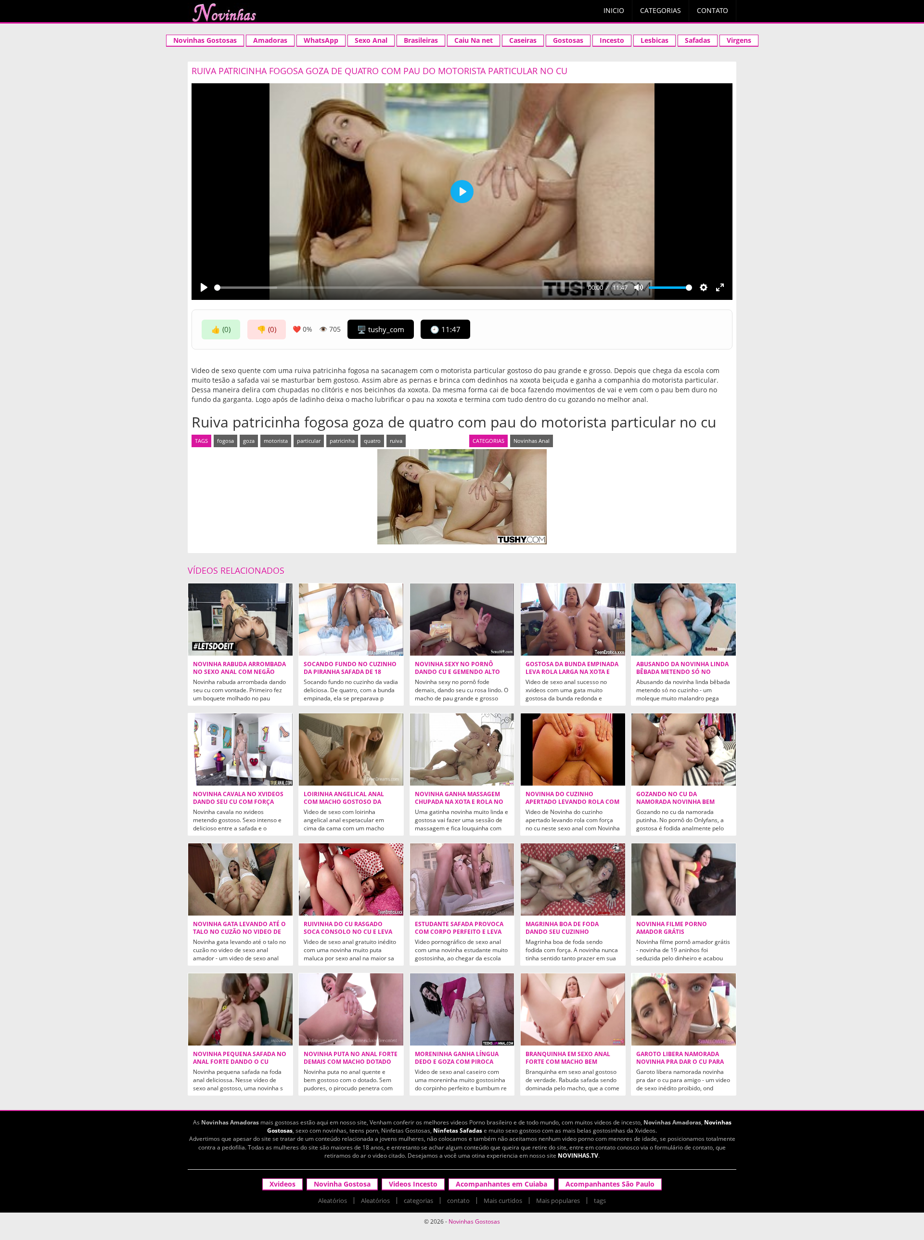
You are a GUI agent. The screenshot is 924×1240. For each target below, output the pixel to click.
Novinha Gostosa (342, 1183)
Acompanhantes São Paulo (609, 1183)
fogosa (225, 440)
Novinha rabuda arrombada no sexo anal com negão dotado (239, 672)
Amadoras (270, 40)
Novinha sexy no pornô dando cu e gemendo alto (457, 668)
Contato (712, 10)
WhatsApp (321, 40)
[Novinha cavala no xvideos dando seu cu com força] (240, 749)
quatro (372, 440)
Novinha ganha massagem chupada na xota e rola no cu (459, 802)
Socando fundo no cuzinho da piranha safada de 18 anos (350, 672)
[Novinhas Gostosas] (224, 12)
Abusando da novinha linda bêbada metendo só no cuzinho (682, 672)
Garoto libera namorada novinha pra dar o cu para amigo (680, 1061)
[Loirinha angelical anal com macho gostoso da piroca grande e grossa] (351, 749)
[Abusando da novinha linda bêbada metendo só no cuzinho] (683, 619)
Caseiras (523, 40)
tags (600, 1200)
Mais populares (558, 1200)
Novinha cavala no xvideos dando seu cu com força (238, 798)
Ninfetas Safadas (457, 1130)
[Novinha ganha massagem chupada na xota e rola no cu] (462, 749)
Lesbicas (654, 40)
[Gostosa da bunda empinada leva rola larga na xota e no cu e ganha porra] (573, 619)
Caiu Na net (473, 40)
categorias (418, 1200)
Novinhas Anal (531, 440)
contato (458, 1200)
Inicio (613, 10)
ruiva (396, 440)
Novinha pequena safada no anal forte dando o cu (239, 1058)
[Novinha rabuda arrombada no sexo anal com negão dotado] (240, 619)
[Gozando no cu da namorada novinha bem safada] (683, 749)
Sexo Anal (371, 40)
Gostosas (568, 40)
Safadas (697, 40)
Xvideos (282, 1183)
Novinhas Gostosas (205, 40)
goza (249, 440)
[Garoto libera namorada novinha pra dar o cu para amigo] (683, 1009)
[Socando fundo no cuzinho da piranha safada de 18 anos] (351, 619)
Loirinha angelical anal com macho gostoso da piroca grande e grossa (344, 802)
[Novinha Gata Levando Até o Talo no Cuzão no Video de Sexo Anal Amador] (240, 879)
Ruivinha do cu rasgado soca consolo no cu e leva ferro (348, 931)
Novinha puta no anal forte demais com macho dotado (351, 1058)
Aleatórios (332, 1200)
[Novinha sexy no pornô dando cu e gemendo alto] (462, 619)
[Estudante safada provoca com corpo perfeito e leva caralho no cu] (462, 879)
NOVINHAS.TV (578, 1155)
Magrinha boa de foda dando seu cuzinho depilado (562, 931)
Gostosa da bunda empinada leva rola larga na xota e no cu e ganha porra (572, 672)
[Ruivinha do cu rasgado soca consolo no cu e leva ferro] (351, 879)
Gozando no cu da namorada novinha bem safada (675, 802)
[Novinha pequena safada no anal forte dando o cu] (240, 1009)
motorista (276, 440)
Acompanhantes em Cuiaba (501, 1183)
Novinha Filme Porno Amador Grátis (671, 928)
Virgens (739, 40)
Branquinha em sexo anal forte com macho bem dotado (568, 1061)
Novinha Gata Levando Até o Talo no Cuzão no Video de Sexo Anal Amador (239, 931)
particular (309, 440)
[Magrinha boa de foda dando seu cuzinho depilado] (573, 879)
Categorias (660, 10)
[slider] (399, 287)
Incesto (612, 40)
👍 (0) (221, 329)
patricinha (342, 440)
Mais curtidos (503, 1200)
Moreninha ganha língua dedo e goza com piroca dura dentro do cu (457, 1061)
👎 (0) (266, 329)
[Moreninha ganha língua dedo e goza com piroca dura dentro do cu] (462, 1009)
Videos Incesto (413, 1183)
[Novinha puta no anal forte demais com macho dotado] (351, 1009)
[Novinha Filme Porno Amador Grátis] (683, 879)
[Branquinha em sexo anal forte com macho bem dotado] (573, 1009)
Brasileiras (421, 40)
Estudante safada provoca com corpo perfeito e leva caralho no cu (459, 931)
